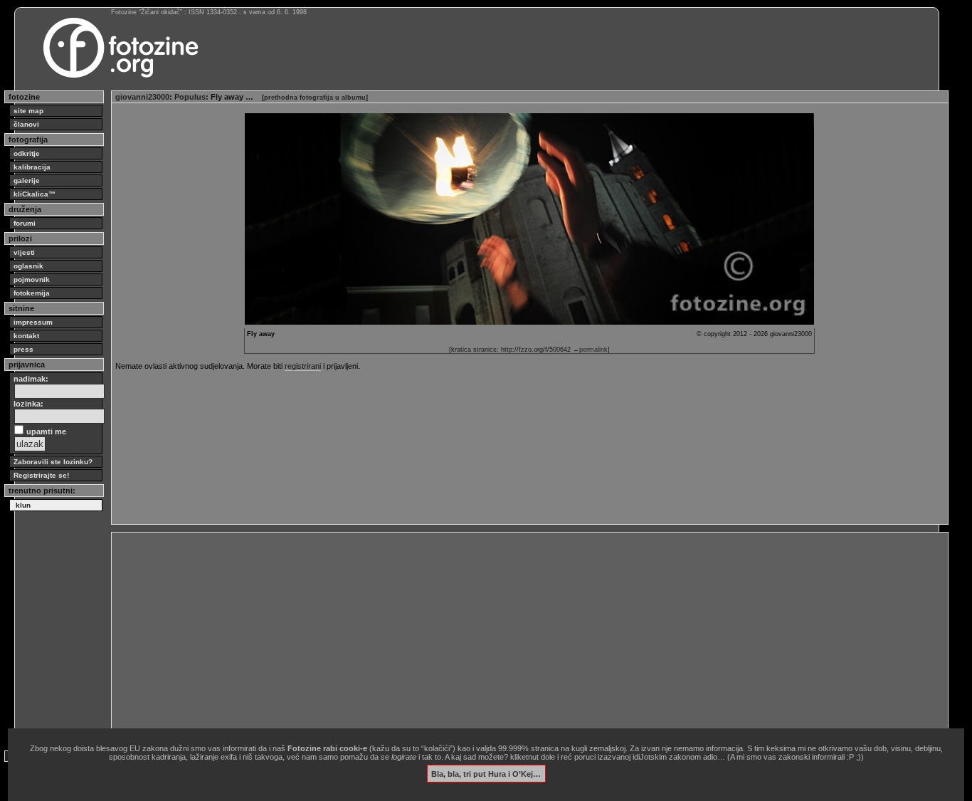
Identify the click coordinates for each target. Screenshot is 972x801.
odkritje (27, 153)
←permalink (590, 349)
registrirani (303, 366)
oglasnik (28, 266)
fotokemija (32, 293)
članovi (26, 124)
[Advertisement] (529, 635)
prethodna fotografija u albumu (315, 97)
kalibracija (32, 167)
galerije (27, 180)
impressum (33, 322)
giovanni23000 (142, 97)
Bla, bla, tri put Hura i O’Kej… (486, 773)
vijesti (24, 252)
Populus (190, 97)
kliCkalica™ (35, 194)
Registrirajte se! (41, 475)
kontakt (26, 336)
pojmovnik (32, 279)
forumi (25, 223)
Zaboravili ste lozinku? (53, 462)
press (23, 349)
